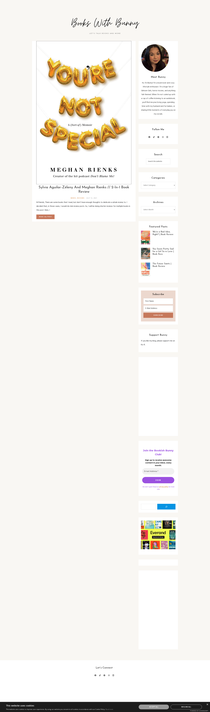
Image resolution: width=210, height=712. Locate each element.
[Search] (166, 507)
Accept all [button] (153, 707)
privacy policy (163, 487)
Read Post (45, 217)
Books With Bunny (105, 23)
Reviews (80, 198)
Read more (109, 709)
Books (73, 198)
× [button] (207, 704)
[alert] (105, 707)
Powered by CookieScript (199, 711)
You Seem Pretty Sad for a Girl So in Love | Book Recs (163, 251)
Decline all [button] (186, 707)
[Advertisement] (158, 396)
